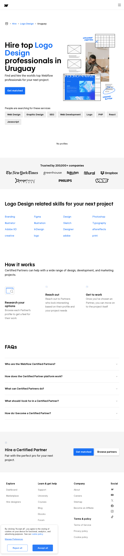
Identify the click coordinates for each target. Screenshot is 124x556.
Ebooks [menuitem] (42, 514)
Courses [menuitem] (42, 502)
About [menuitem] (77, 490)
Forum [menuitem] (41, 520)
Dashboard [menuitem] (11, 490)
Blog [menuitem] (40, 508)
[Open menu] (119, 5)
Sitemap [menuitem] (78, 502)
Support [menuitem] (42, 490)
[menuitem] (112, 489)
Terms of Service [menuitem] (82, 525)
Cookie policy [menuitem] (81, 537)
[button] (62, 364)
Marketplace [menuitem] (12, 496)
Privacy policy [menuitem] (81, 531)
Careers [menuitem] (78, 496)
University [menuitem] (43, 496)
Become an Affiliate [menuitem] (84, 508)
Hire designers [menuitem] (13, 502)
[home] (6, 6)
